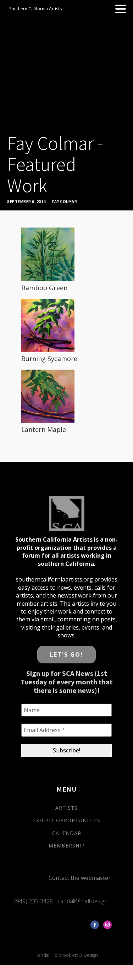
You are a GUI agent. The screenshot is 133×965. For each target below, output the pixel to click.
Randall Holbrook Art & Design (66, 955)
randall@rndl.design (82, 901)
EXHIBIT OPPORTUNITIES (66, 820)
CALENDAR (66, 833)
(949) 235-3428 (33, 901)
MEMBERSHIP (67, 845)
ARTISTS (66, 807)
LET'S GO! (66, 654)
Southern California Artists (35, 9)
